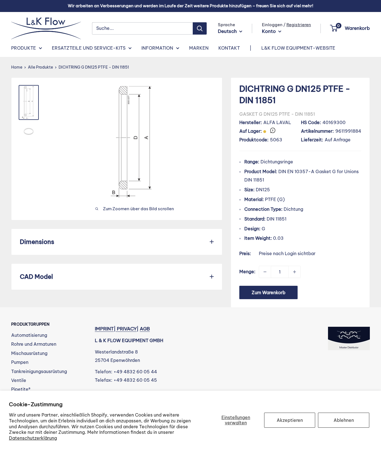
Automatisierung (29, 335)
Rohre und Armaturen (33, 344)
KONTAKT (229, 48)
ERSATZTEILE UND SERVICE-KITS (89, 48)
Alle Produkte (40, 67)
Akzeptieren (290, 420)
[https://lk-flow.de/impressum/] (116, 329)
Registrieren (298, 24)
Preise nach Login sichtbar (287, 253)
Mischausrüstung (29, 353)
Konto (269, 31)
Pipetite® (20, 389)
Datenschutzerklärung (33, 438)
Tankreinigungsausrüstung (39, 371)
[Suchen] (200, 28)
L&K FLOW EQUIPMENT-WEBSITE (298, 48)
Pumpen (19, 362)
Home (16, 67)
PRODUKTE (23, 48)
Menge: (247, 271)
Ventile (18, 380)
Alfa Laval (277, 122)
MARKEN (199, 48)
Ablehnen (344, 420)
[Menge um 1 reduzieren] (265, 272)
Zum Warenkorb (268, 292)
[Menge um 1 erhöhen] (294, 272)
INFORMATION (157, 48)
